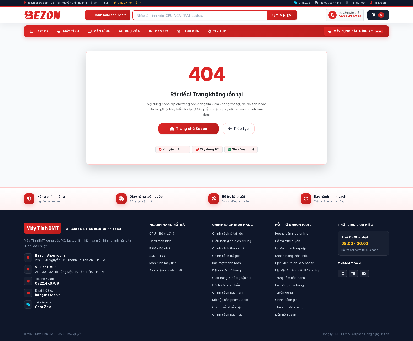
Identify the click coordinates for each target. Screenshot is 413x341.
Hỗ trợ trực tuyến (287, 241)
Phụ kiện (132, 31)
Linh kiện (191, 31)
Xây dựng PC (209, 149)
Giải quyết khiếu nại (226, 307)
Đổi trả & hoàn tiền (226, 285)
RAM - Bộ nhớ (159, 248)
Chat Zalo (304, 2)
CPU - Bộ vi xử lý (161, 233)
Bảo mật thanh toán (226, 263)
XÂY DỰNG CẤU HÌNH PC (357, 31)
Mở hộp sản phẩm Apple (230, 300)
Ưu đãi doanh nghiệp (290, 248)
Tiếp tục (241, 128)
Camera (161, 31)
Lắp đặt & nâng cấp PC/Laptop (297, 270)
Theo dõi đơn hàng (289, 307)
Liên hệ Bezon (285, 314)
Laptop (41, 31)
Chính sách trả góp (226, 256)
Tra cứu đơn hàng (330, 2)
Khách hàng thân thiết (291, 256)
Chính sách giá (286, 300)
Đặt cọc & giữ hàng (226, 270)
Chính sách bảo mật (227, 314)
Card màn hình (160, 241)
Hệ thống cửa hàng (289, 285)
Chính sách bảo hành (228, 292)
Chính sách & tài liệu (227, 233)
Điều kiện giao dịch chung (231, 241)
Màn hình (101, 31)
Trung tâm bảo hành (290, 278)
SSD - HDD (157, 256)
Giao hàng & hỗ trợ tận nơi (231, 278)
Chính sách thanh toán (229, 248)
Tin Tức (219, 31)
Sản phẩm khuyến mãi (165, 270)
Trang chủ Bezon (191, 128)
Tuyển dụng (284, 292)
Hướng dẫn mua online (292, 233)
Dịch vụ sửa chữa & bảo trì (294, 263)
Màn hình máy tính (163, 263)
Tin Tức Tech (357, 2)
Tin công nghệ (243, 149)
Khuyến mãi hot (174, 149)
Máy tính (70, 31)
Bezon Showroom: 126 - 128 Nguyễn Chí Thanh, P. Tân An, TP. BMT (68, 2)
